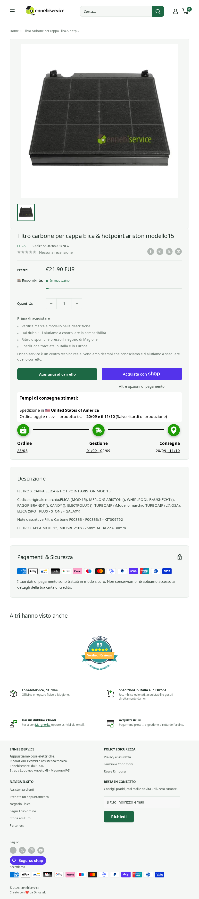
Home (14, 31)
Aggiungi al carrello (57, 374)
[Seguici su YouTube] (40, 850)
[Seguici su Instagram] (31, 850)
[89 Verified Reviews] (99, 672)
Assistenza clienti (22, 789)
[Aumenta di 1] (77, 304)
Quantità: (25, 303)
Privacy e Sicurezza (117, 757)
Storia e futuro (20, 818)
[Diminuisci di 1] (51, 304)
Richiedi (119, 816)
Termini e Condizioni (118, 764)
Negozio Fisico (20, 804)
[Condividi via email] (178, 251)
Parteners (17, 825)
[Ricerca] (158, 11)
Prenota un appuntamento (29, 797)
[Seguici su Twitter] (22, 850)
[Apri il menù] (12, 11)
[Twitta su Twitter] (169, 251)
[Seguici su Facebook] (13, 850)
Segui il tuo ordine (23, 811)
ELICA (21, 246)
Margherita (42, 725)
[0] (185, 11)
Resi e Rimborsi (115, 771)
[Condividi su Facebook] (150, 251)
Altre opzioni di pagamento (142, 386)
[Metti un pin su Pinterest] (160, 251)
